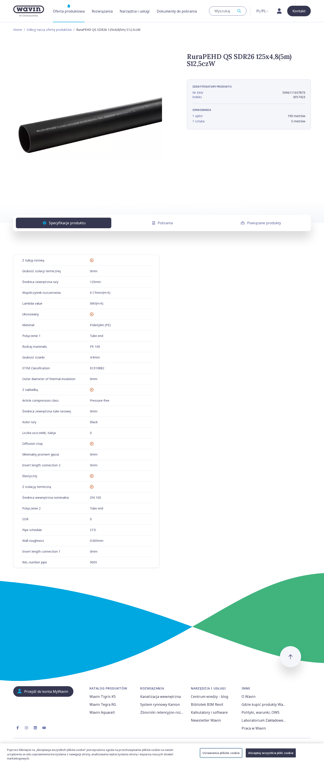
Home (17, 30)
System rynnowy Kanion (160, 704)
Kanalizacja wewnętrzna (160, 696)
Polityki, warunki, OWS (260, 712)
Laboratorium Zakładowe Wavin (264, 720)
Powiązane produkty (264, 223)
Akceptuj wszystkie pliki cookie (270, 753)
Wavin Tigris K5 (102, 696)
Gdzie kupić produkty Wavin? (264, 704)
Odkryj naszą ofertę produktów (49, 30)
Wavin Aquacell (102, 712)
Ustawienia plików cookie (221, 753)
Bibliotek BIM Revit (207, 704)
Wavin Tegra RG (102, 704)
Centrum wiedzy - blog (209, 696)
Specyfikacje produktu (67, 223)
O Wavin (248, 696)
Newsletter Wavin (206, 720)
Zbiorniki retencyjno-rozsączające (163, 712)
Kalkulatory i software (209, 712)
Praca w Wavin (254, 728)
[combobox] (227, 11)
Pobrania (165, 223)
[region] (162, 753)
